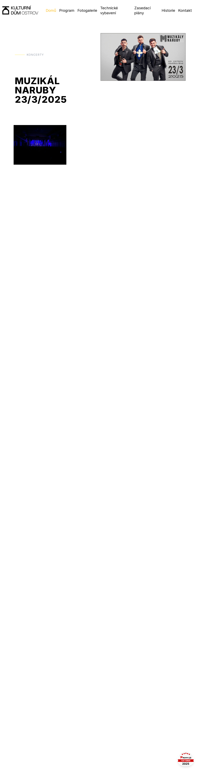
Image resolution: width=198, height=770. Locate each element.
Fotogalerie (87, 10)
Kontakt (185, 10)
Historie (168, 10)
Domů (51, 10)
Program (66, 10)
